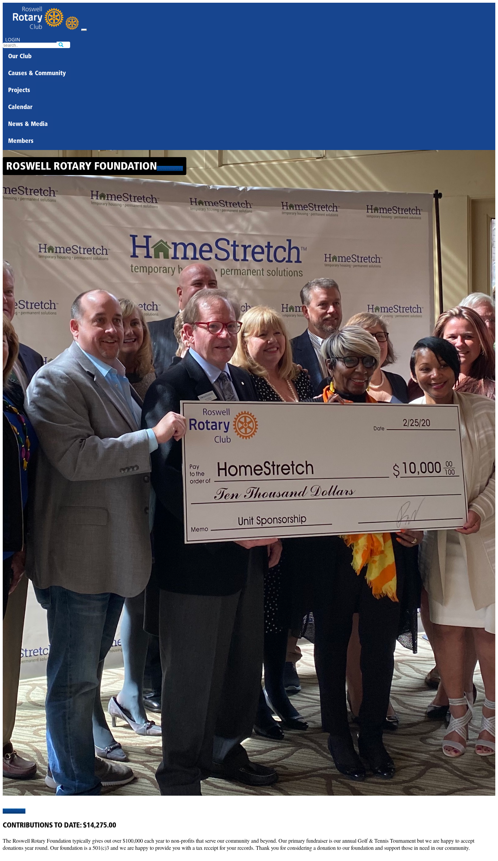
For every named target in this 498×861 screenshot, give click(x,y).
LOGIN (12, 39)
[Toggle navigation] (84, 30)
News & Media (28, 125)
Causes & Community (37, 74)
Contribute (170, 168)
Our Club (20, 57)
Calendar (20, 108)
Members (21, 141)
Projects (19, 91)
